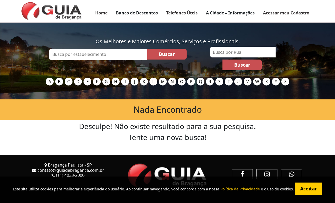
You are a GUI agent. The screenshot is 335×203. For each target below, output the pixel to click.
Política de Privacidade (240, 188)
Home (101, 13)
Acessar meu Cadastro (286, 13)
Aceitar (308, 188)
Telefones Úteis (182, 13)
